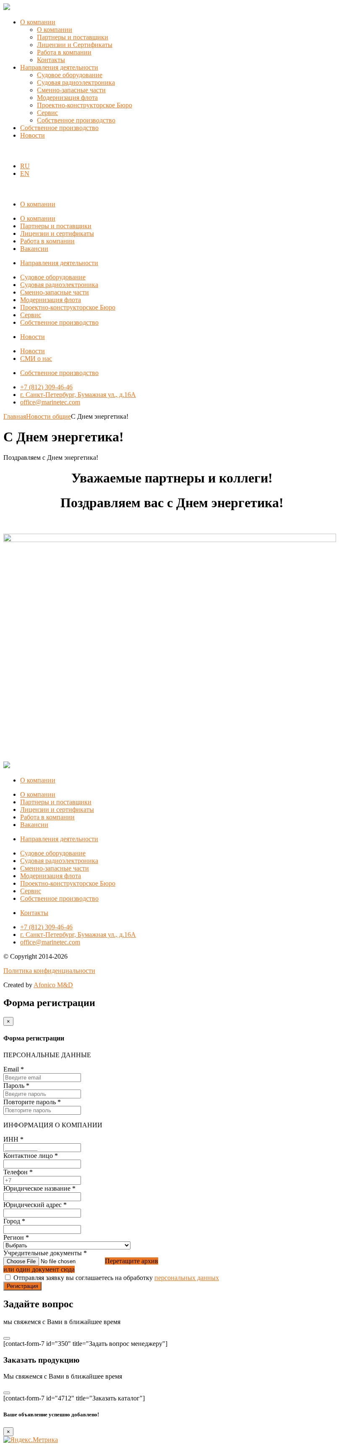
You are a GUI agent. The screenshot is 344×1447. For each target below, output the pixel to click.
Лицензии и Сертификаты (74, 44)
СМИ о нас (36, 358)
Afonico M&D (53, 984)
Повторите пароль (32, 1101)
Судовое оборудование (69, 74)
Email (13, 1069)
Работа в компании (64, 52)
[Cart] (8, 151)
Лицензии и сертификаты (57, 233)
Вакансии (34, 248)
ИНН (13, 1139)
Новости (32, 135)
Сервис (47, 112)
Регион (16, 1237)
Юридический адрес (35, 1204)
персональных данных (186, 1277)
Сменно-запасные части (71, 90)
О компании (37, 22)
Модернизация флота (67, 97)
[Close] (6, 1338)
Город (14, 1221)
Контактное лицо (30, 1155)
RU (25, 165)
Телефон (18, 1172)
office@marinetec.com (50, 402)
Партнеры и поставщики (72, 37)
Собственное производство (76, 120)
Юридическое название (39, 1188)
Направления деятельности (59, 67)
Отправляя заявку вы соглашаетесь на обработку (116, 1277)
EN (24, 173)
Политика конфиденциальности (49, 970)
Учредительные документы (45, 1253)
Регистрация (22, 1286)
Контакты (51, 59)
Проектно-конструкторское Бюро (84, 105)
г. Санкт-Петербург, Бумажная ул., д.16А (78, 394)
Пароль (16, 1085)
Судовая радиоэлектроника (76, 82)
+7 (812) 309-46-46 (46, 387)
